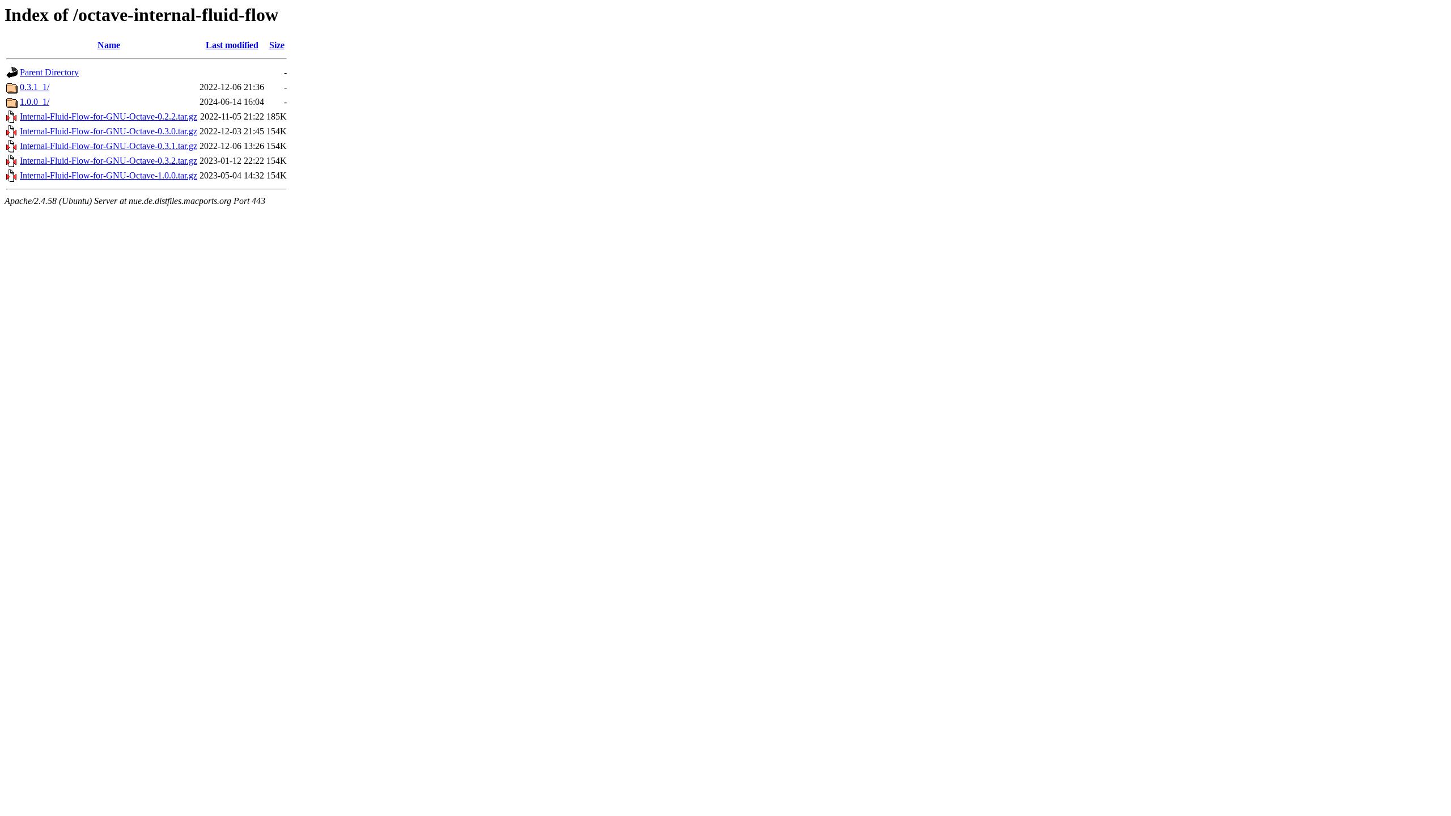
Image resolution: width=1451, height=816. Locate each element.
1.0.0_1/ (34, 102)
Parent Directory (49, 72)
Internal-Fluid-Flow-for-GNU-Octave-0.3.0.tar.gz (108, 131)
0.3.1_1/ (34, 87)
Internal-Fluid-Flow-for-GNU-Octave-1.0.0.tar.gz (108, 175)
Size (277, 45)
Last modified (232, 45)
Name (108, 45)
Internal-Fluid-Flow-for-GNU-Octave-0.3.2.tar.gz (108, 160)
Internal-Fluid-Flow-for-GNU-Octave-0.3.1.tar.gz (108, 146)
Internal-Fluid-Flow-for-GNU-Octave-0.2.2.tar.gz (108, 116)
